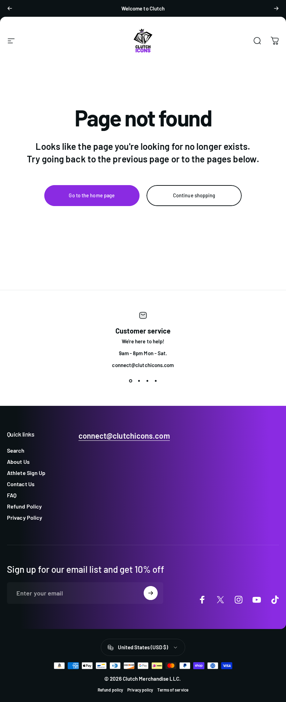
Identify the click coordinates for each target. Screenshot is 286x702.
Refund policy (110, 689)
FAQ (11, 495)
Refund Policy (24, 506)
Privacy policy (140, 689)
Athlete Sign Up (26, 472)
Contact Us (21, 484)
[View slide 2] (139, 380)
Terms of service (172, 689)
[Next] (276, 8)
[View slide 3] (147, 380)
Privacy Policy (24, 517)
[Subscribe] (151, 593)
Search (16, 450)
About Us (18, 461)
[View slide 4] (155, 380)
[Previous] (9, 8)
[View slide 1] (130, 380)
